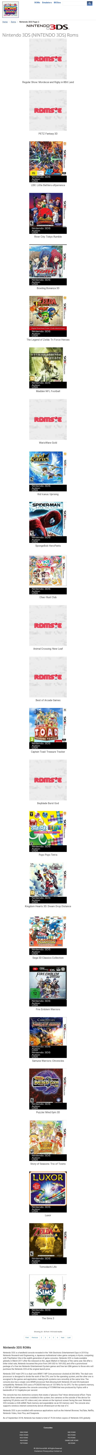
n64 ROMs (24, 1440)
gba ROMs (24, 1432)
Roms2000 (43, 1448)
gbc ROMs (72, 1432)
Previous (35, 1337)
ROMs (37, 2)
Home (5, 22)
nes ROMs (72, 1435)
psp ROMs (24, 1443)
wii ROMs (71, 1443)
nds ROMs (24, 1438)
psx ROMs (72, 1438)
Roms (13, 22)
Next (62, 1337)
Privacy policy (48, 1451)
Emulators (47, 2)
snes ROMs (24, 1435)
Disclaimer (38, 1451)
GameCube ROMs (71, 1440)
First (27, 1337)
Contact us (58, 1451)
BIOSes (57, 2)
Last (68, 1337)
